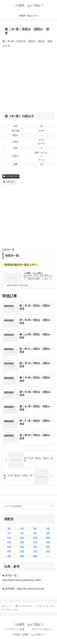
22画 (48, 547)
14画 (48, 537)
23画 (9, 551)
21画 (35, 547)
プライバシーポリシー (42, 629)
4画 (22, 528)
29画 (35, 556)
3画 (8, 528)
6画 (48, 528)
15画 (9, 542)
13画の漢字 (10, 182)
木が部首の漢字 (12, 176)
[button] (51, 506)
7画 (8, 533)
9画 (34, 533)
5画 (34, 528)
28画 (22, 556)
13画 (35, 537)
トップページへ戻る (14, 629)
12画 (22, 537)
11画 (9, 537)
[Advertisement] (28, 80)
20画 (22, 547)
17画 (35, 542)
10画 (48, 533)
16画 (22, 542)
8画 (22, 533)
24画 (22, 551)
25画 (35, 551)
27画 (9, 556)
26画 (48, 551)
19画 (9, 547)
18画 (48, 542)
